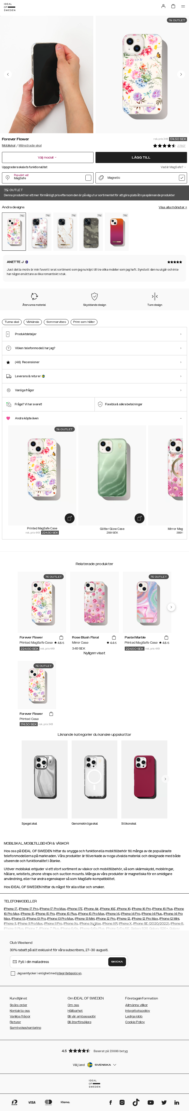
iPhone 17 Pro (28, 909)
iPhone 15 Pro (45, 913)
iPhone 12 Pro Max (145, 918)
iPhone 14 (112, 913)
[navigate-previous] (171, 607)
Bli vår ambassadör (82, 1016)
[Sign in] (163, 6)
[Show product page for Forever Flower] (14, 231)
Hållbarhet (75, 1011)
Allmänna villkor (136, 1005)
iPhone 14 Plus (152, 913)
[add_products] (70, 518)
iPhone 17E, (75, 909)
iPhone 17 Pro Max (53, 909)
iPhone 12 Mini (169, 918)
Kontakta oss (20, 1011)
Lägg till (141, 157)
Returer (15, 1022)
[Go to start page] (9, 7)
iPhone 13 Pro (36, 918)
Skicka (117, 962)
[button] (94, 1050)
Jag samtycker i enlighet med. (49, 973)
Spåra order (18, 1005)
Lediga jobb (133, 1016)
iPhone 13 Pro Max (60, 918)
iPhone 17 (10, 909)
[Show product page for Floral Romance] (40, 231)
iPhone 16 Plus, (162, 909)
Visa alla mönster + (173, 207)
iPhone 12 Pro (105, 918)
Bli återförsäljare (79, 1022)
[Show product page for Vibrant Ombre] (117, 231)
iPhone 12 (123, 918)
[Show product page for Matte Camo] (91, 231)
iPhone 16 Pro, (142, 909)
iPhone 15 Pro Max (91, 913)
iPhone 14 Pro (130, 913)
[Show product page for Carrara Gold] (65, 231)
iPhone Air (91, 909)
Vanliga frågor (20, 1016)
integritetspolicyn (69, 973)
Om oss (73, 1005)
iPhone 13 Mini (84, 918)
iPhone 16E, (108, 909)
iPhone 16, (124, 909)
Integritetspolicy (137, 1011)
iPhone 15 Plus (66, 913)
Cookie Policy (135, 1022)
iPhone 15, (28, 913)
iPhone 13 (18, 918)
